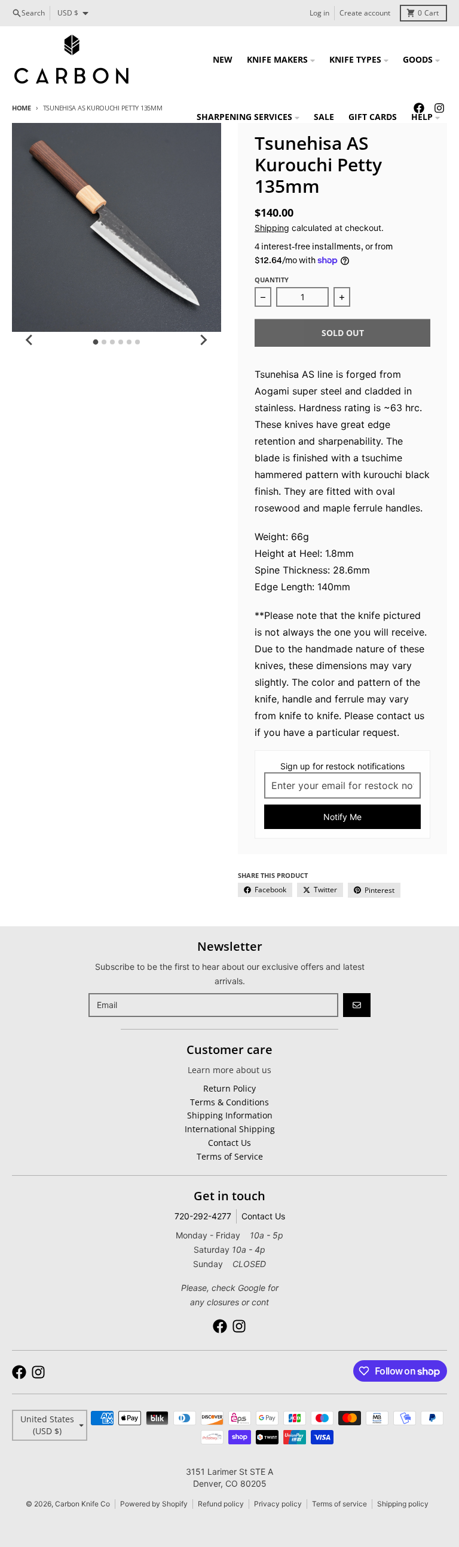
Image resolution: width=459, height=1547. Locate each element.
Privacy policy (278, 1503)
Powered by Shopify (154, 1503)
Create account (364, 13)
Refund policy (221, 1503)
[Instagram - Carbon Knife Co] (239, 1326)
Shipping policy (403, 1503)
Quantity (272, 279)
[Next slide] (203, 340)
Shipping (272, 228)
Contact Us (263, 1216)
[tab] (96, 342)
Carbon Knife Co (82, 1503)
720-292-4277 (203, 1216)
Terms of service (339, 1503)
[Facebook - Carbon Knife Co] (220, 1326)
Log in (319, 13)
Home (21, 107)
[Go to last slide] (30, 340)
